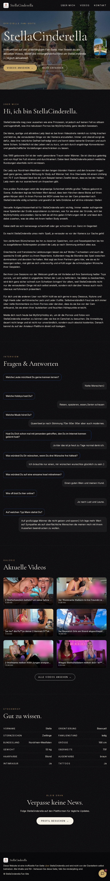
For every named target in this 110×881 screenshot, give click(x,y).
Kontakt (100, 5)
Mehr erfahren (53, 68)
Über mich (68, 5)
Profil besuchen (55, 821)
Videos (85, 5)
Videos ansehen (20, 68)
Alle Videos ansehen (55, 677)
